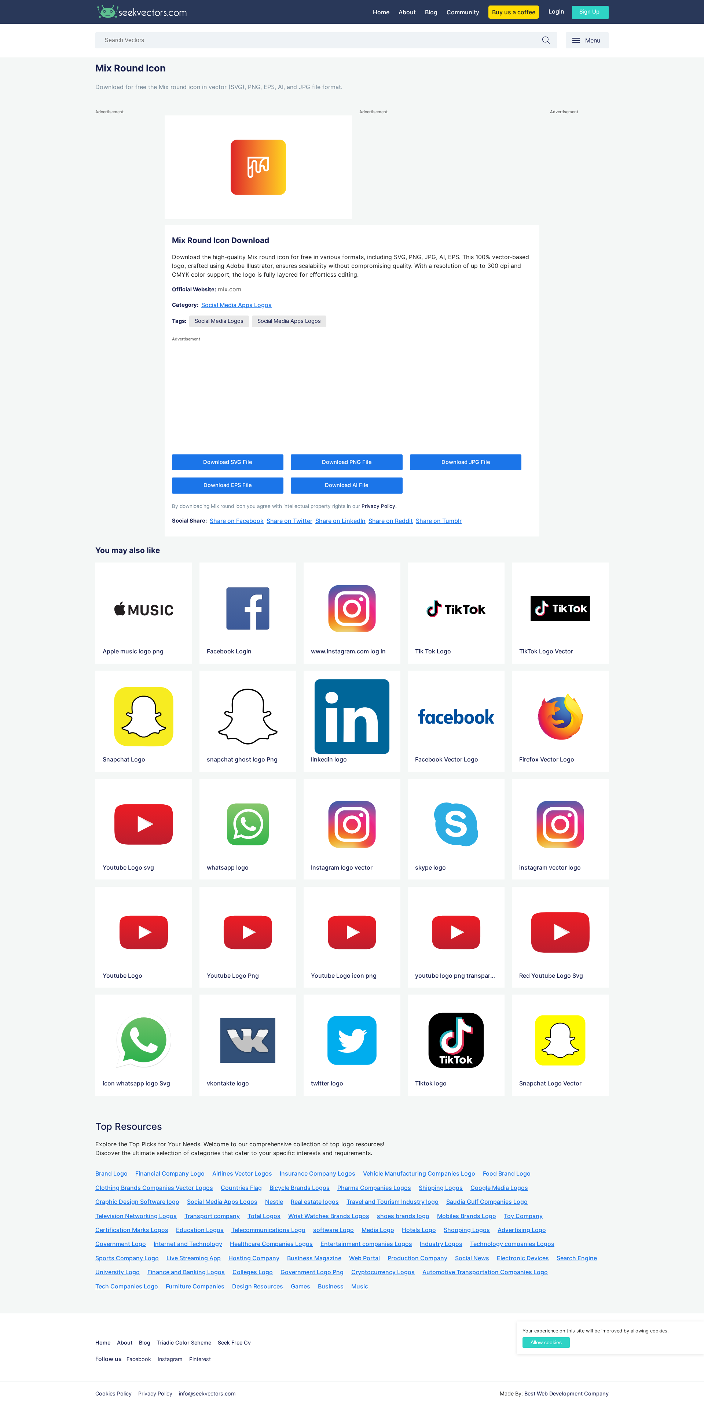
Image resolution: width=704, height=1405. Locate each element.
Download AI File (346, 485)
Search (549, 42)
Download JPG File (465, 462)
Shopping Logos (467, 1229)
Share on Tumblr (439, 520)
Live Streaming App (193, 1258)
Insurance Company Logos (317, 1173)
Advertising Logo (522, 1229)
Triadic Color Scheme (184, 1342)
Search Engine (577, 1258)
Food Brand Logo (507, 1173)
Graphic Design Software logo (137, 1201)
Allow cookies (546, 1342)
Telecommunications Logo (268, 1229)
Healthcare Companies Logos (271, 1243)
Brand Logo (111, 1173)
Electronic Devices (523, 1258)
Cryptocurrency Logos (383, 1272)
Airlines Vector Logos (242, 1173)
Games (300, 1286)
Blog (431, 12)
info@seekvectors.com (207, 1393)
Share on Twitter (289, 520)
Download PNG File (347, 462)
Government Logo (120, 1243)
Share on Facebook (237, 520)
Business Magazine (314, 1258)
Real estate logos (315, 1201)
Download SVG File (227, 462)
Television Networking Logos (136, 1216)
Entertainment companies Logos (366, 1243)
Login (556, 11)
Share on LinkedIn (340, 520)
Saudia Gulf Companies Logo (487, 1201)
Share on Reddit (390, 520)
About (407, 12)
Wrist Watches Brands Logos (328, 1216)
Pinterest (200, 1359)
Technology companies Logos (512, 1243)
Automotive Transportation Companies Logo (485, 1272)
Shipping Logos (441, 1187)
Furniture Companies (195, 1286)
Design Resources (257, 1286)
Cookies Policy (113, 1393)
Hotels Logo (419, 1229)
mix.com (229, 289)
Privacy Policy (155, 1393)
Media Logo (378, 1229)
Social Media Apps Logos (236, 305)
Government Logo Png (312, 1272)
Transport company (212, 1216)
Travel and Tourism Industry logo (392, 1201)
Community (463, 12)
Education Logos (200, 1229)
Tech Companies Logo (126, 1286)
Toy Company (523, 1216)
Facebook (138, 1359)
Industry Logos (441, 1243)
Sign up (589, 11)
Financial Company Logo (170, 1173)
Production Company (417, 1258)
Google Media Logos (499, 1187)
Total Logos (263, 1216)
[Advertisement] (124, 226)
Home (381, 12)
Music (359, 1286)
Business (331, 1286)
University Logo (117, 1272)
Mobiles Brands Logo (466, 1216)
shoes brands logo (403, 1216)
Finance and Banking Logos (186, 1272)
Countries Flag (241, 1187)
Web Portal (364, 1258)
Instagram (170, 1359)
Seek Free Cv (234, 1342)
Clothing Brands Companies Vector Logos (154, 1187)
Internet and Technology (188, 1243)
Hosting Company (253, 1258)
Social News (472, 1258)
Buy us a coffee (513, 12)
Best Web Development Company (566, 1393)
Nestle (274, 1201)
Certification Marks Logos (131, 1229)
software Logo (333, 1229)
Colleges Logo (252, 1272)
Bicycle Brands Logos (300, 1187)
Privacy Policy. (379, 506)
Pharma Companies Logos (374, 1187)
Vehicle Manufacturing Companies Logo (419, 1173)
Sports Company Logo (127, 1258)
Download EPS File (227, 485)
